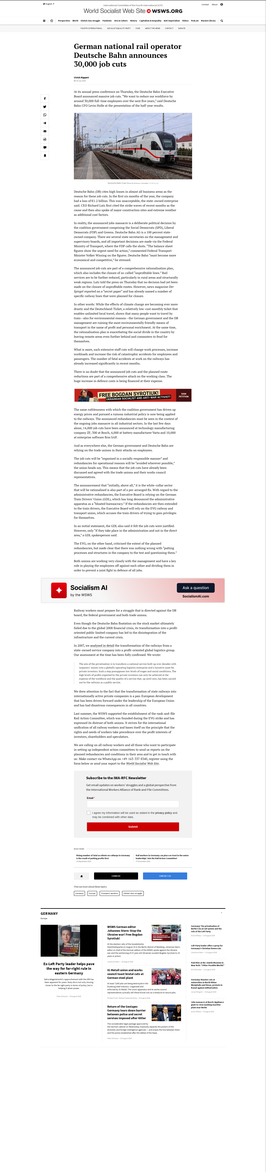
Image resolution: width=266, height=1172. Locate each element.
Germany (79, 893)
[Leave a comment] (45, 147)
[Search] (222, 22)
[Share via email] (45, 131)
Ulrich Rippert (81, 77)
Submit (133, 826)
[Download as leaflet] (45, 139)
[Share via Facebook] (45, 99)
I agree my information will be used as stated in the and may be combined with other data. (134, 815)
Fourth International (91, 28)
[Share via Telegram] (45, 123)
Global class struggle (133, 893)
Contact (205, 4)
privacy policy (163, 812)
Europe (92, 893)
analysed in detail (102, 645)
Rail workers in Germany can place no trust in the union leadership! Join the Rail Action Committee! (162, 857)
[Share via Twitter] (45, 107)
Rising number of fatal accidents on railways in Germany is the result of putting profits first (103, 857)
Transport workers (109, 893)
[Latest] (51, 22)
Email (90, 798)
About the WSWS (152, 28)
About (215, 4)
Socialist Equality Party (119, 28)
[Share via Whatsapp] (45, 115)
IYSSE (138, 28)
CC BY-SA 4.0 (153, 183)
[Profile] (221, 5)
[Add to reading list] (45, 156)
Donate (181, 28)
